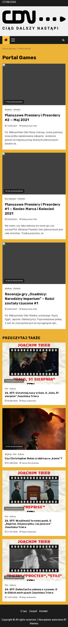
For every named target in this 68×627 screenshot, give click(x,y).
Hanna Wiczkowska (30, 463)
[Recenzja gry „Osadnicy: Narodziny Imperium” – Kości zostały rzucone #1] (34, 263)
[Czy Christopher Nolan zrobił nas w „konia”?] (34, 429)
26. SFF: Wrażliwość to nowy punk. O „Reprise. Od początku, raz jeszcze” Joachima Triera (28, 524)
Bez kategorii (10, 199)
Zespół (33, 611)
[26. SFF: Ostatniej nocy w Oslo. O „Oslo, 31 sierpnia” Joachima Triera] (34, 363)
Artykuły (8, 110)
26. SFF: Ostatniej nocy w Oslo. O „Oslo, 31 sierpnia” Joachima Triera (32, 394)
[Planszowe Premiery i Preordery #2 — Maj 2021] (34, 84)
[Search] (63, 40)
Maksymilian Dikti (29, 126)
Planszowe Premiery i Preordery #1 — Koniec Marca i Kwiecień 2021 (32, 209)
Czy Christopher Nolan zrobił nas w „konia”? (33, 458)
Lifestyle (16, 110)
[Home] (6, 40)
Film (6, 389)
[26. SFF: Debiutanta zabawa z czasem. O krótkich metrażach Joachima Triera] (34, 560)
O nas (24, 611)
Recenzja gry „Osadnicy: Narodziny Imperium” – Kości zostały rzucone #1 (29, 298)
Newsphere (44, 619)
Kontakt (43, 611)
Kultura (13, 389)
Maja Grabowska (29, 401)
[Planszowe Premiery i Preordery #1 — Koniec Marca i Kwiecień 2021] (34, 173)
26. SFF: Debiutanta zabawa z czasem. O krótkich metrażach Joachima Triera (31, 591)
